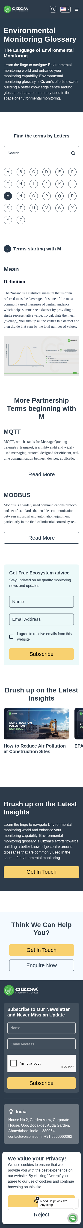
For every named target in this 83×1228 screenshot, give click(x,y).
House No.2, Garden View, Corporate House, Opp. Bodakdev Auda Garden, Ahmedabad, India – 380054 (39, 1125)
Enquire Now (41, 965)
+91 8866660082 (58, 1136)
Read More (41, 474)
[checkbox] (11, 637)
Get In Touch (41, 872)
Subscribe (41, 654)
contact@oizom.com (25, 1136)
